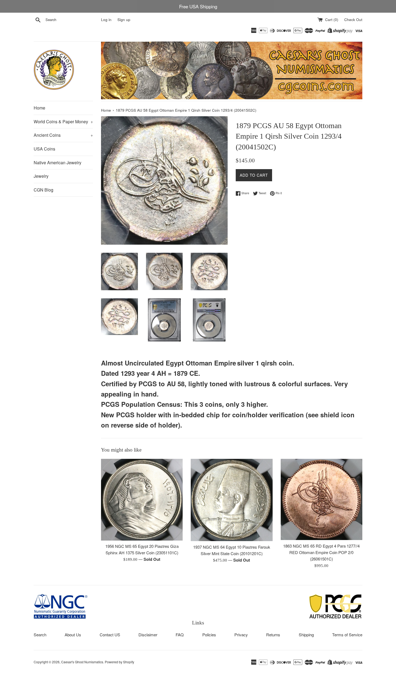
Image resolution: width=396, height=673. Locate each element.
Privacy (241, 634)
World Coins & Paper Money (63, 121)
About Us (73, 634)
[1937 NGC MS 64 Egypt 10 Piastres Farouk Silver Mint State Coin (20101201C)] (231, 500)
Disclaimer (147, 634)
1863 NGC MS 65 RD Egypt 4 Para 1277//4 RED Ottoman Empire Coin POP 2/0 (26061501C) (321, 552)
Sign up (123, 19)
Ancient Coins (63, 135)
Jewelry (41, 176)
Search (40, 634)
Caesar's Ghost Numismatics (82, 662)
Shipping (306, 634)
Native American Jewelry (57, 162)
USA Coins (44, 149)
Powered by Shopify (119, 662)
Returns (273, 634)
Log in (106, 19)
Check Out (353, 19)
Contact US (110, 634)
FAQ (180, 634)
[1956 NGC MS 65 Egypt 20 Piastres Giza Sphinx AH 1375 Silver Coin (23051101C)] (142, 499)
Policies (209, 634)
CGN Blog (43, 190)
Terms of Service (347, 634)
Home (39, 108)
